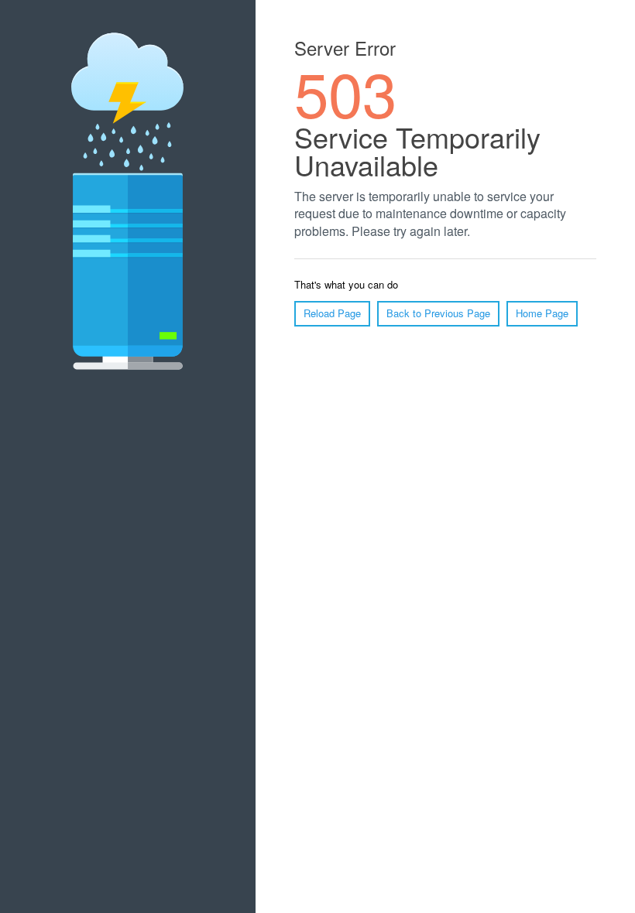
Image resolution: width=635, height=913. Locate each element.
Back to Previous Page (438, 313)
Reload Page (332, 313)
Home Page (542, 313)
